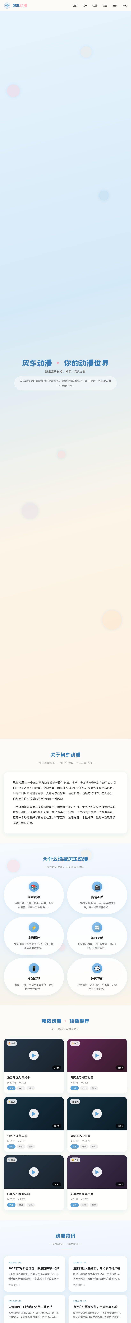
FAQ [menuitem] (125, 5)
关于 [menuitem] (85, 5)
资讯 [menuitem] (114, 5)
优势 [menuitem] (94, 5)
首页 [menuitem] (75, 5)
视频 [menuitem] (105, 5)
